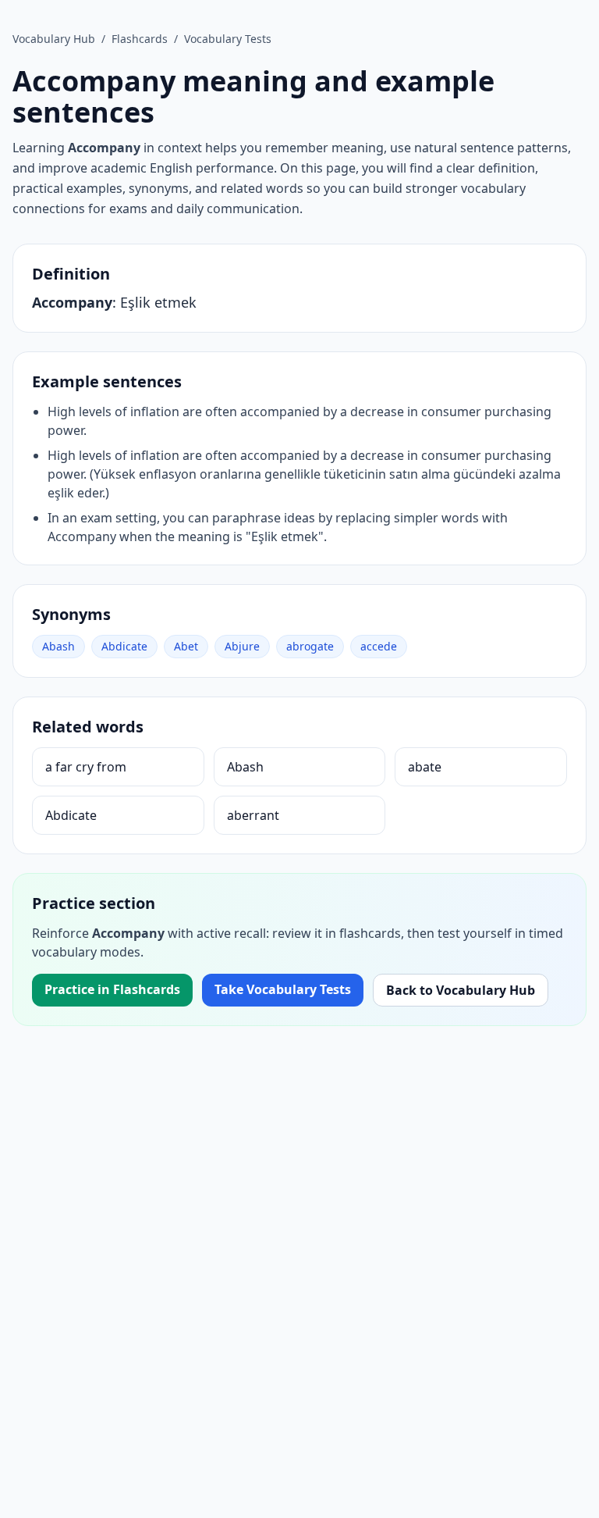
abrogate (310, 646)
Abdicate (124, 646)
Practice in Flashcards (112, 989)
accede (378, 646)
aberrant (253, 815)
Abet (186, 646)
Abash (58, 646)
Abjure (242, 646)
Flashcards (140, 38)
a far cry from (85, 766)
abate (424, 766)
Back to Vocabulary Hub (460, 990)
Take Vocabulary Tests (282, 989)
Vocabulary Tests (227, 38)
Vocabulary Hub (53, 38)
